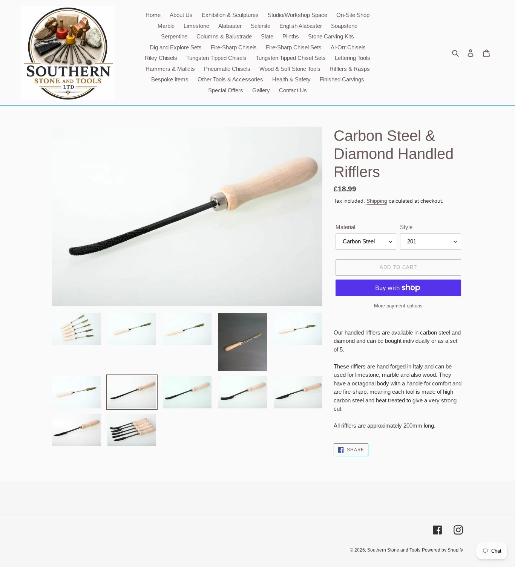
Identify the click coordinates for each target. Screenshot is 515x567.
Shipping (376, 201)
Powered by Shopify (442, 550)
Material (345, 227)
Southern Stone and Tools (393, 550)
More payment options (398, 306)
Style (406, 227)
